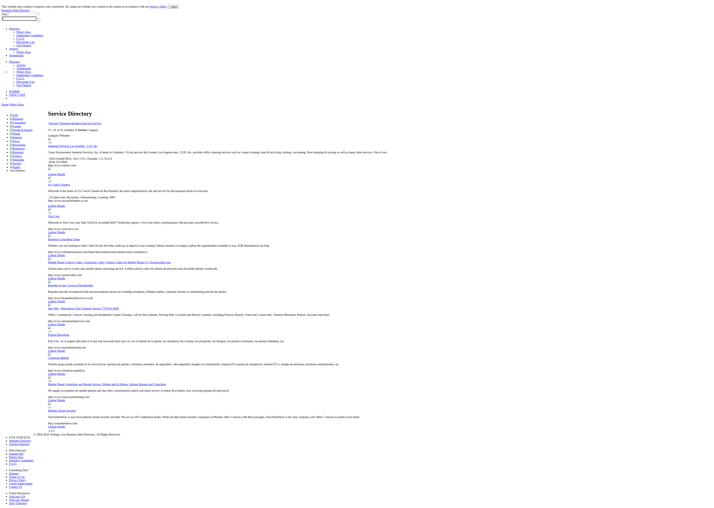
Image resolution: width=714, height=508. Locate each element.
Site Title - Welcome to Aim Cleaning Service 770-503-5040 (83, 308)
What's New (23, 32)
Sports (16, 167)
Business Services (81, 123)
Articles (13, 48)
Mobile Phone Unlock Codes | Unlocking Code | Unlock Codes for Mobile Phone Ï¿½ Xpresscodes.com (109, 262)
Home (5, 104)
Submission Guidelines (29, 35)
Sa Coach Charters (59, 184)
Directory (14, 28)
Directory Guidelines (21, 460)
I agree (173, 6)
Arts (15, 115)
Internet (17, 137)
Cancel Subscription (21, 483)
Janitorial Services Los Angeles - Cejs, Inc (72, 146)
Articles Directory (19, 444)
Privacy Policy (158, 6)
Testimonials (16, 55)
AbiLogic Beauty (19, 499)
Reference (19, 148)
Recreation (19, 144)
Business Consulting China (64, 239)
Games (17, 126)
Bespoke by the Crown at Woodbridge (70, 285)
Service (97, 123)
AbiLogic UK (17, 496)
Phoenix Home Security (62, 410)
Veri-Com (54, 216)
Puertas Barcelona (58, 334)
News (16, 141)
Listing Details (56, 174)
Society (17, 163)
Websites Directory (20, 440)
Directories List (25, 42)
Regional (18, 152)
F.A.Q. (20, 38)
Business (18, 118)
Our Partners (23, 45)
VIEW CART (17, 94)
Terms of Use (17, 476)
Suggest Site (16, 453)
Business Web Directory (15, 10)
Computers (19, 122)
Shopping (18, 159)
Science (17, 156)
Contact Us (15, 486)
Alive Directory (18, 503)
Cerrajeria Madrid (58, 357)
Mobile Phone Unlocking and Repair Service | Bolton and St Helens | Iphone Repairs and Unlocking (107, 384)
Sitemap (13, 473)
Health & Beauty (23, 130)
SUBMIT (14, 91)
